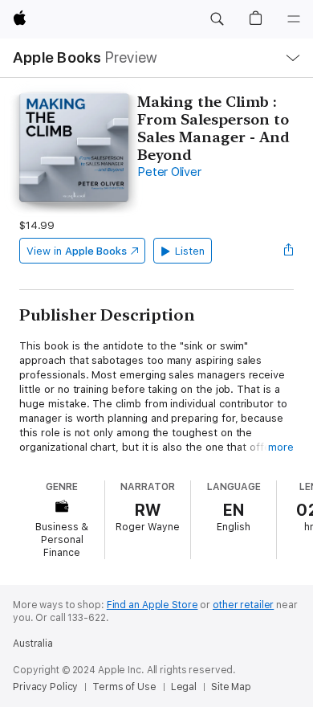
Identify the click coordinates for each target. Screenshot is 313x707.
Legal (184, 687)
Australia (33, 643)
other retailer (243, 605)
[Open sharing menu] (289, 251)
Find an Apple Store (152, 605)
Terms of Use (124, 687)
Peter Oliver (169, 172)
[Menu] (293, 19)
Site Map (231, 687)
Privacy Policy (45, 687)
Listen (190, 251)
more (281, 447)
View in (76, 251)
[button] (216, 19)
